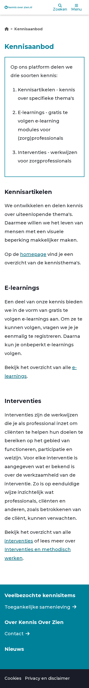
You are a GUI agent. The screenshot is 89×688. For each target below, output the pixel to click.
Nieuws (14, 649)
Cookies (13, 678)
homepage (33, 254)
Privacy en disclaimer (47, 678)
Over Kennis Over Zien (34, 622)
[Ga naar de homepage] (18, 7)
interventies (19, 541)
